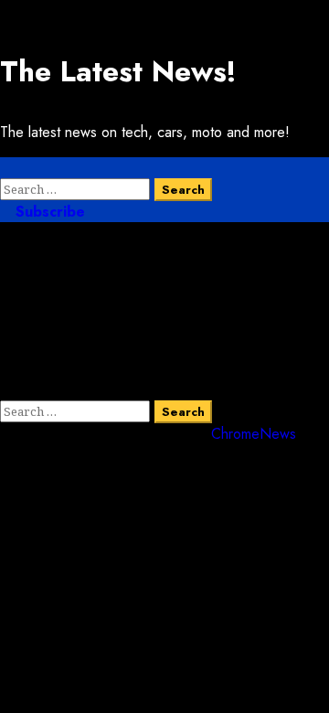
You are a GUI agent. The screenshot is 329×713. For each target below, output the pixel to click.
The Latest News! (118, 71)
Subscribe (48, 211)
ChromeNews (253, 433)
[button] (5, 167)
